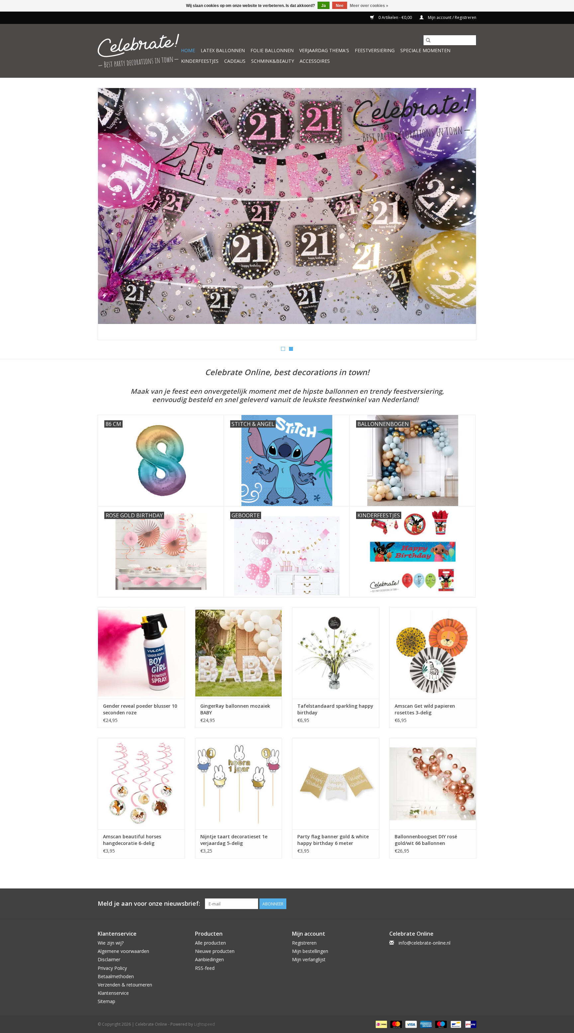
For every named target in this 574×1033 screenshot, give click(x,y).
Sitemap (106, 1001)
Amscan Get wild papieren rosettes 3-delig (425, 709)
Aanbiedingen (209, 959)
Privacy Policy (112, 968)
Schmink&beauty (272, 61)
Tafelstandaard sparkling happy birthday (335, 709)
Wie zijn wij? (111, 943)
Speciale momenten (425, 50)
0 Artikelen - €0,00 (395, 17)
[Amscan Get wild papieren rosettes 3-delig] (433, 652)
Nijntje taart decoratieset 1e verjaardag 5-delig (233, 839)
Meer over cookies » (369, 5)
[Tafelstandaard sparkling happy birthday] (335, 652)
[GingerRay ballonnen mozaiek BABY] (238, 652)
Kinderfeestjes (200, 61)
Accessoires (315, 61)
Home (188, 50)
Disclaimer (109, 959)
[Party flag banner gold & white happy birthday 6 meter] (335, 783)
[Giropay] (469, 1024)
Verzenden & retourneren (125, 984)
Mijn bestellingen (310, 951)
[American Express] (425, 1024)
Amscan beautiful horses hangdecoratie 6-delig (132, 839)
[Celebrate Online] (138, 50)
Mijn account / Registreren (451, 17)
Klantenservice (113, 993)
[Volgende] (463, 216)
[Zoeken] (428, 40)
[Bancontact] (455, 1024)
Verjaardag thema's (324, 50)
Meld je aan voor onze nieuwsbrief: (149, 903)
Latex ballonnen (223, 50)
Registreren (304, 943)
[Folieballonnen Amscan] (287, 214)
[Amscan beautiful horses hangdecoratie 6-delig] (141, 783)
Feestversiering (375, 50)
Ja (323, 5)
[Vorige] (110, 216)
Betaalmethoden (116, 976)
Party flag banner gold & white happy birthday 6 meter (333, 839)
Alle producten (210, 943)
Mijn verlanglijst (309, 959)
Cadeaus (234, 61)
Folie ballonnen (272, 50)
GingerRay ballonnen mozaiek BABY (235, 709)
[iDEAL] (380, 1024)
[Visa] (410, 1024)
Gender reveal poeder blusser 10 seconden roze (140, 709)
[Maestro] (440, 1024)
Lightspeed (204, 1024)
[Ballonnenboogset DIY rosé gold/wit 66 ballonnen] (433, 783)
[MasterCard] (395, 1024)
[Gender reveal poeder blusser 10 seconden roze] (141, 652)
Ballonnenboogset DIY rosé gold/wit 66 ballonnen (426, 839)
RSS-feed (205, 968)
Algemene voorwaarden (123, 951)
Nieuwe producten (215, 951)
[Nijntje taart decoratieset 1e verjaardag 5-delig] (238, 783)
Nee (339, 5)
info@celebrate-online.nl (424, 943)
